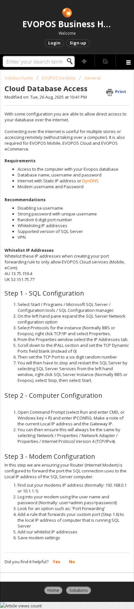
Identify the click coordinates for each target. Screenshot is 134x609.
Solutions (78, 590)
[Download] (55, 305)
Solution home (19, 78)
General (92, 78)
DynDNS (90, 181)
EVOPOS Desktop (59, 78)
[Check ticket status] (105, 61)
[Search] (71, 61)
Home (53, 590)
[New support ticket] (84, 61)
